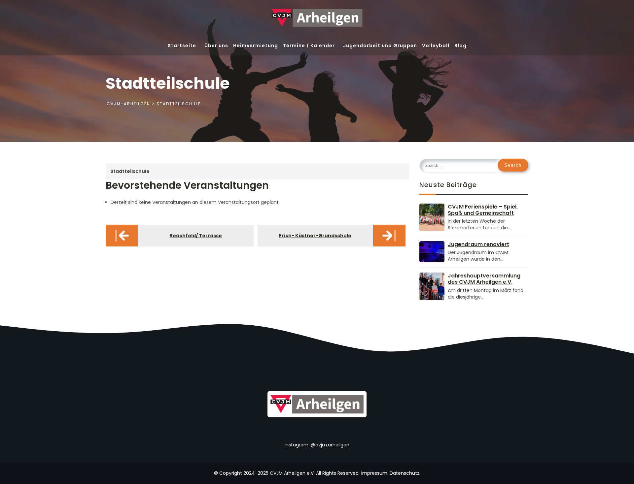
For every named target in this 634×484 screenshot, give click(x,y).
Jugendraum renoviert (478, 244)
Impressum (374, 473)
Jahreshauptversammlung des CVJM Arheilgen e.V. (484, 279)
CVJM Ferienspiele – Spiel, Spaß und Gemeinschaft (483, 210)
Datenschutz (404, 473)
